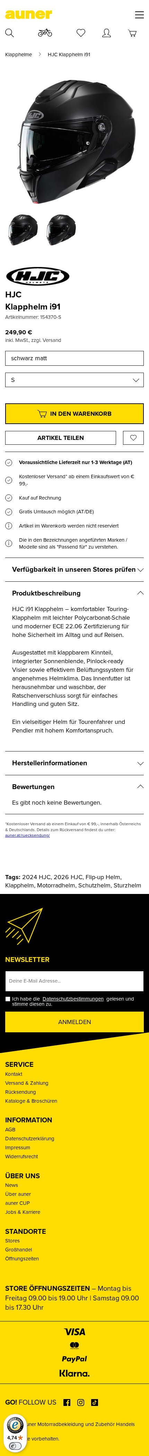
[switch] (15, 1446)
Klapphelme (18, 54)
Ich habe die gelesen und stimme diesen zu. (73, 1001)
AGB (10, 1129)
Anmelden (74, 1021)
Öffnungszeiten (22, 1258)
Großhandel (18, 1249)
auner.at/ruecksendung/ (27, 835)
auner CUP (17, 1203)
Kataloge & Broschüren (31, 1101)
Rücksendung (20, 1092)
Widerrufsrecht (21, 1156)
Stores (12, 1241)
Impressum (17, 1147)
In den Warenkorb (81, 413)
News (11, 1185)
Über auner (18, 1194)
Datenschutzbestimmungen (73, 999)
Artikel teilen (60, 437)
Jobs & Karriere (22, 1212)
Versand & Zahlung (27, 1083)
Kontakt (13, 1074)
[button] (19, 145)
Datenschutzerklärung (29, 1138)
